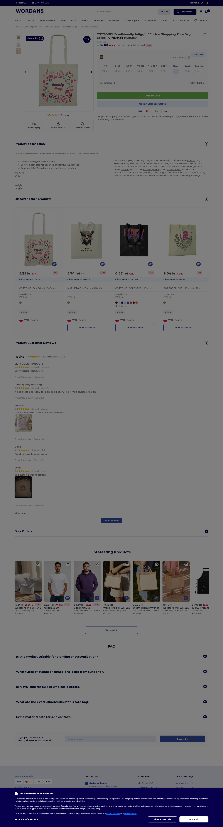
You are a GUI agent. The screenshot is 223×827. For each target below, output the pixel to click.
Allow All (194, 819)
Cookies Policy (113, 814)
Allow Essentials (162, 819)
